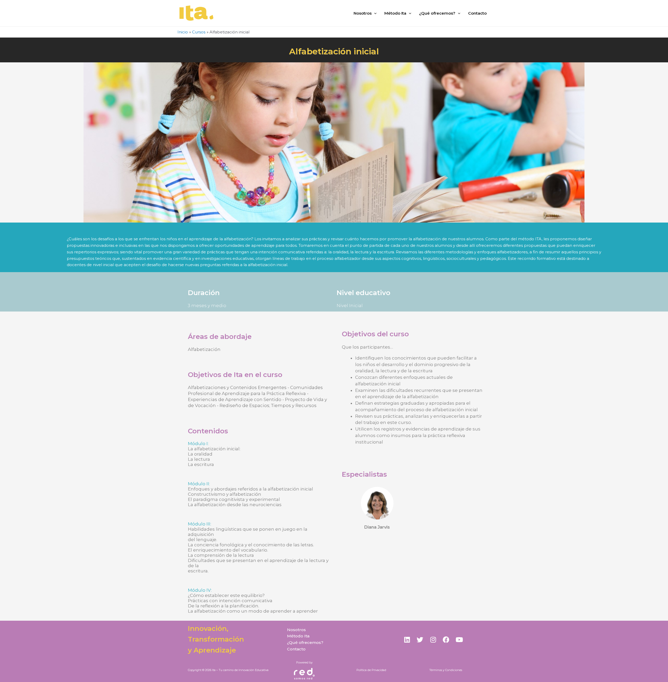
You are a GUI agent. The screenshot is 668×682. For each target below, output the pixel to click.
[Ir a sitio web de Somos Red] (304, 674)
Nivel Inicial (350, 305)
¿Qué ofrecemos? (437, 13)
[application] (374, 13)
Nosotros (363, 13)
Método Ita (395, 13)
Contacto (477, 13)
